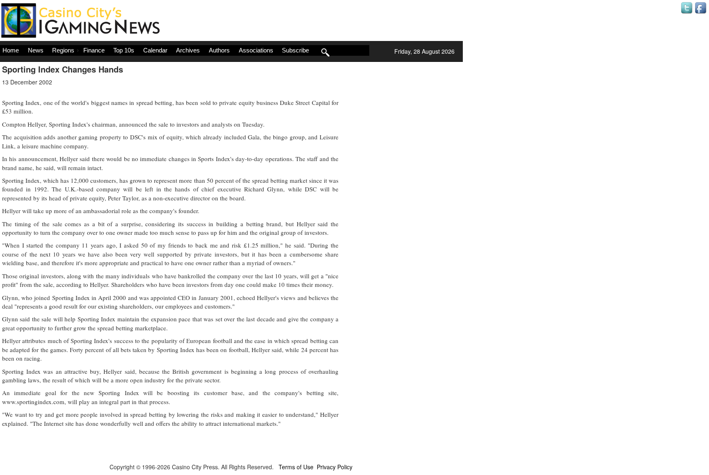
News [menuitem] (35, 50)
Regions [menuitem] (63, 50)
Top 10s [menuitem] (123, 50)
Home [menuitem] (10, 50)
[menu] (184, 50)
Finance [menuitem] (94, 50)
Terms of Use (296, 467)
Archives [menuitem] (188, 50)
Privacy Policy (334, 467)
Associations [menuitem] (256, 50)
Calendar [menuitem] (155, 50)
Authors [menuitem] (219, 50)
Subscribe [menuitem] (295, 50)
